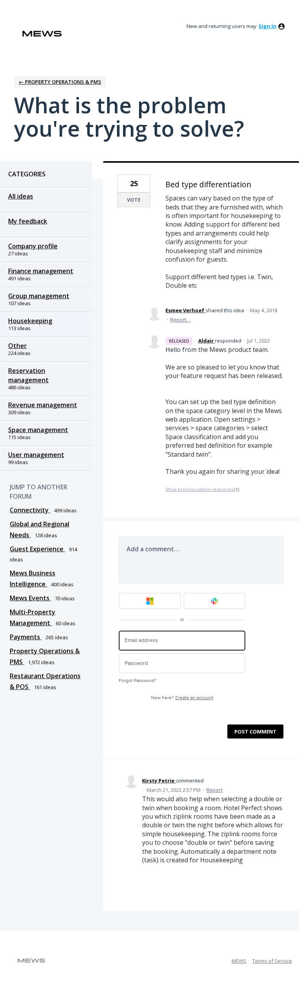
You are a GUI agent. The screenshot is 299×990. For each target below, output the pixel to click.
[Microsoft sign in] (150, 601)
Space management (38, 430)
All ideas (20, 196)
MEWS (239, 960)
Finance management (40, 271)
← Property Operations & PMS (60, 81)
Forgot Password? (138, 681)
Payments (26, 637)
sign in (267, 26)
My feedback (27, 221)
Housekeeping (30, 321)
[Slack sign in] (215, 601)
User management (36, 454)
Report (214, 789)
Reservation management (28, 375)
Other (17, 345)
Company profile (33, 246)
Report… (180, 319)
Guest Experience (37, 549)
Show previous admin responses (202, 489)
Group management (38, 296)
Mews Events (30, 598)
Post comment (255, 731)
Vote (134, 199)
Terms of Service (272, 960)
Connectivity (30, 510)
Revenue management (42, 405)
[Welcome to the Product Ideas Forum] (42, 33)
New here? (182, 698)
